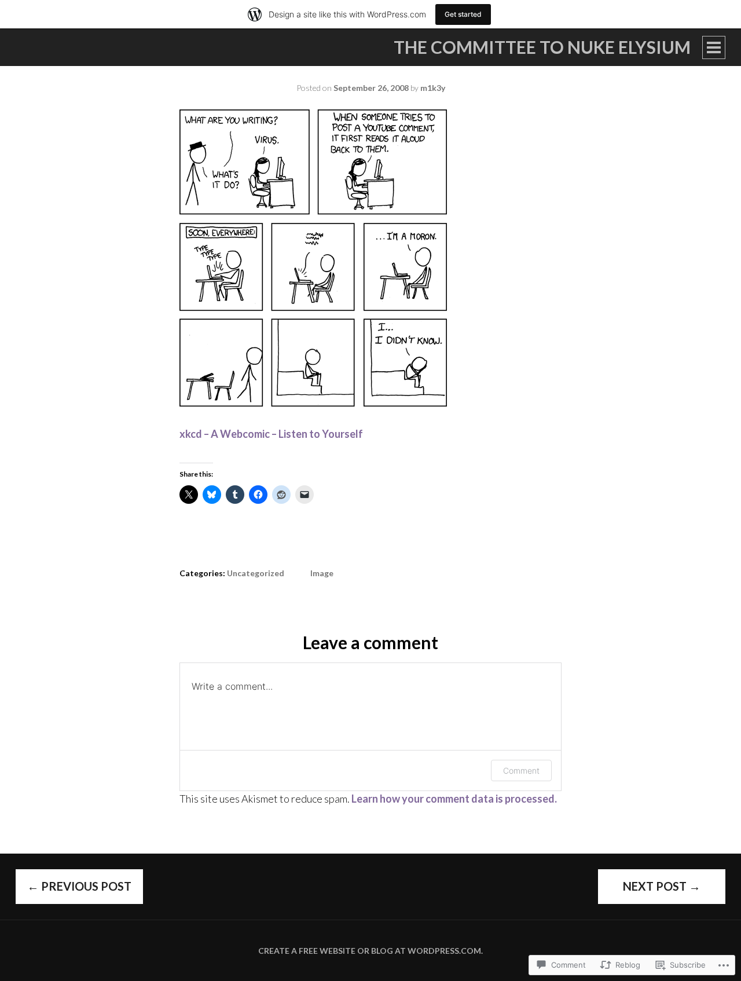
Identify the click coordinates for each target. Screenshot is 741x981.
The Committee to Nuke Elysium (542, 46)
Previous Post (79, 886)
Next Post (661, 886)
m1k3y (432, 88)
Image (321, 573)
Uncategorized (255, 573)
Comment (521, 770)
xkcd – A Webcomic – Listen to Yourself (271, 433)
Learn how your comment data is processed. (454, 798)
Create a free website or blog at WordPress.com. (370, 951)
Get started (463, 14)
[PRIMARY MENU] (713, 47)
